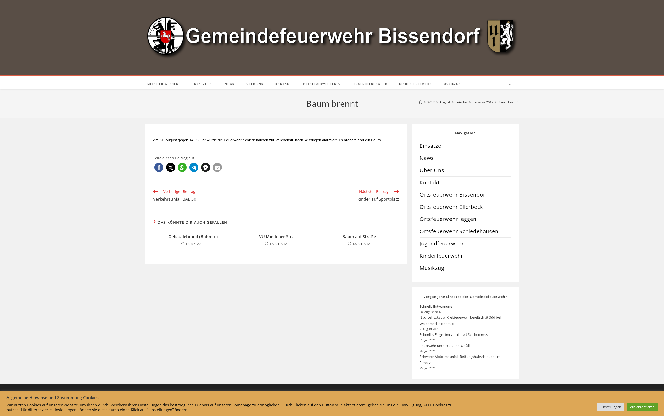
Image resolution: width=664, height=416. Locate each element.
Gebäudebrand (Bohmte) (193, 236)
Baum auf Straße (359, 236)
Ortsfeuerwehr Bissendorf (453, 194)
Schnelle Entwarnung (436, 306)
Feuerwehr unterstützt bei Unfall (445, 345)
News (427, 158)
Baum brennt (508, 102)
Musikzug (432, 267)
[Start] (421, 102)
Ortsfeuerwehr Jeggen (448, 219)
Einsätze (430, 145)
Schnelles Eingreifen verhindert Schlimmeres (454, 334)
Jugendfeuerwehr (442, 243)
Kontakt (430, 182)
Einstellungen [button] (610, 407)
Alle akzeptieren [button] (642, 407)
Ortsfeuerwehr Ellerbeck (451, 206)
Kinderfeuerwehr (441, 255)
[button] (158, 167)
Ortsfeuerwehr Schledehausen (459, 231)
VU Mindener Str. (276, 236)
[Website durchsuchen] (510, 84)
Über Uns (432, 170)
